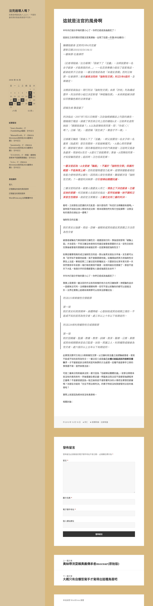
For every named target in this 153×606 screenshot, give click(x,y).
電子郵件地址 (69, 509)
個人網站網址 (68, 521)
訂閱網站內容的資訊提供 (19, 189)
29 (30, 103)
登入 (11, 184)
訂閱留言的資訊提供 (17, 193)
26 (19, 103)
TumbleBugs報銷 (18, 131)
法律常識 (104, 422)
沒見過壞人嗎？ (19, 11)
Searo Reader (16, 128)
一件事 (111, 37)
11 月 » (30, 111)
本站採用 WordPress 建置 (73, 600)
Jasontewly (15, 145)
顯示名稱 (67, 498)
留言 (65, 460)
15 (30, 96)
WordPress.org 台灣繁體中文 (21, 198)
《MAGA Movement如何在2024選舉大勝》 (21, 138)
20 (23, 100)
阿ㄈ (86, 422)
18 (15, 100)
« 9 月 (14, 111)
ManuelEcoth (16, 135)
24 (11, 103)
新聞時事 (95, 422)
